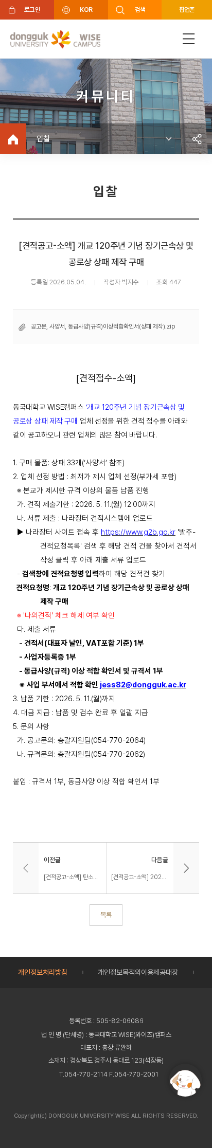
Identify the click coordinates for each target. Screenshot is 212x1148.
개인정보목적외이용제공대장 (138, 972)
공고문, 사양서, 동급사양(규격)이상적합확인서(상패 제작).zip (103, 326)
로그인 (32, 9)
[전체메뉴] (189, 39)
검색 (140, 9)
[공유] (196, 138)
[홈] (13, 138)
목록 (106, 914)
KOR (86, 9)
